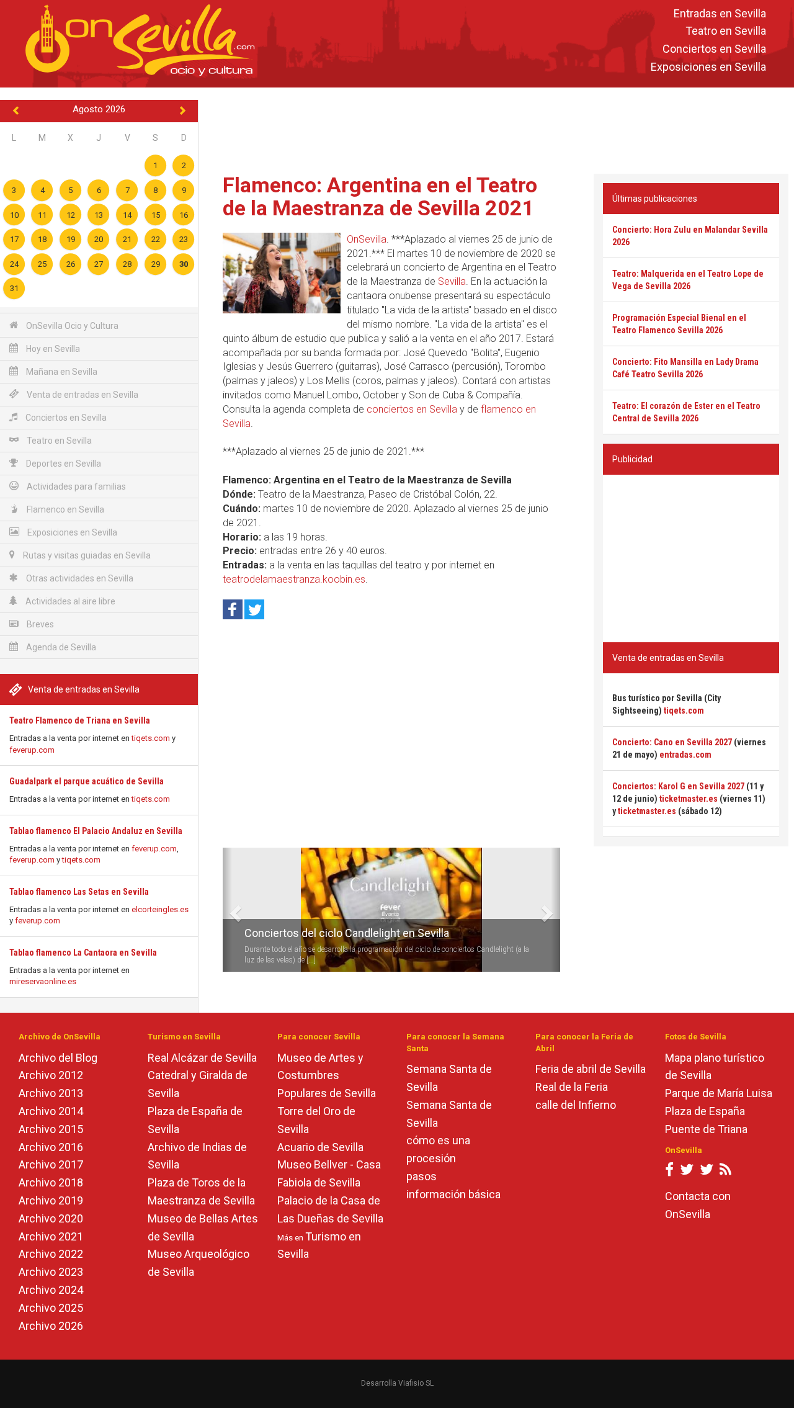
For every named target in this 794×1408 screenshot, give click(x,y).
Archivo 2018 (51, 1182)
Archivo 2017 (51, 1164)
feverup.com (32, 750)
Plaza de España (705, 1111)
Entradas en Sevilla (720, 13)
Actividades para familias (75, 486)
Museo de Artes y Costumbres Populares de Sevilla (326, 1075)
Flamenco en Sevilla (64, 509)
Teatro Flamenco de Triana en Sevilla (79, 720)
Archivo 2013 (51, 1093)
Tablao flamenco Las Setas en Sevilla (79, 892)
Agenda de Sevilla (60, 647)
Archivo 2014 (51, 1111)
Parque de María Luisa (718, 1093)
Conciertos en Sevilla (714, 49)
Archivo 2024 (51, 1289)
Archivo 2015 (51, 1129)
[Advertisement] (496, 128)
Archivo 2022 (51, 1253)
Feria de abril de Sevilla (590, 1068)
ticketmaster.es (688, 799)
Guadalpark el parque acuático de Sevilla (86, 781)
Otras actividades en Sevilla (78, 578)
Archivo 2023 (51, 1271)
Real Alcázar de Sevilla (202, 1057)
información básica (453, 1194)
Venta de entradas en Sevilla (81, 395)
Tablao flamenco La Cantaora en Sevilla (83, 952)
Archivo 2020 (51, 1218)
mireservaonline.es (42, 981)
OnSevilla (366, 239)
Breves (39, 624)
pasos (421, 1176)
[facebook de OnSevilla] (669, 1171)
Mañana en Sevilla (60, 372)
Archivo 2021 (51, 1236)
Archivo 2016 (51, 1147)
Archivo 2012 (51, 1075)
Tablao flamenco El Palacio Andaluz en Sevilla (95, 831)
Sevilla (452, 281)
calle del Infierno (575, 1104)
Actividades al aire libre (69, 601)
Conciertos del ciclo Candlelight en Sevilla (346, 932)
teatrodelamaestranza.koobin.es (294, 579)
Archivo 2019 (51, 1200)
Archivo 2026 (51, 1325)
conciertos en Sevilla (412, 409)
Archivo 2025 (51, 1307)
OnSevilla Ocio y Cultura (71, 326)
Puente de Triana (706, 1129)
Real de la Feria (571, 1086)
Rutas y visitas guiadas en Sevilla (86, 555)
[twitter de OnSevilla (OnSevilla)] (687, 1171)
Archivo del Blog (58, 1057)
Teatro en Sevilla (725, 31)
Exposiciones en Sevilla (708, 66)
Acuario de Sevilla (320, 1147)
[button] (227, 910)
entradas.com (685, 755)
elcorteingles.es (160, 909)
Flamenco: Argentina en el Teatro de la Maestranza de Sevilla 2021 (380, 196)
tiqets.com (151, 738)
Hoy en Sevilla (52, 349)
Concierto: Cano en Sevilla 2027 (672, 742)
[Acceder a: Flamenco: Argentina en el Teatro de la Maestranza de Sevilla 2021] (282, 273)
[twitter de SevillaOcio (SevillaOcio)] (706, 1171)
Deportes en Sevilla (62, 464)
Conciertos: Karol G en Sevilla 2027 (678, 786)
